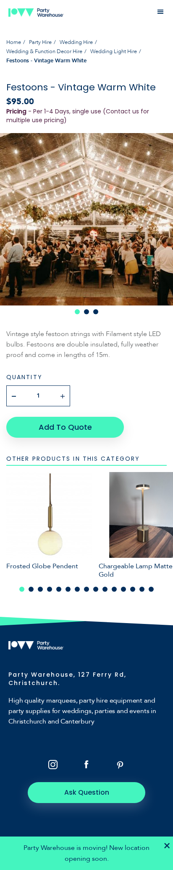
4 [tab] (49, 589)
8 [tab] (86, 589)
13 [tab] (132, 589)
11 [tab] (114, 589)
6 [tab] (68, 589)
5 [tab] (58, 589)
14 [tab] (141, 589)
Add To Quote (65, 427)
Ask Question (86, 792)
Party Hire (40, 42)
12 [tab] (123, 589)
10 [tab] (104, 589)
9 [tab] (95, 589)
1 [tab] (77, 311)
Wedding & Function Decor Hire (44, 51)
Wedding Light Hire (113, 51)
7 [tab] (77, 589)
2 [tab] (86, 311)
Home (13, 42)
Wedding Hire (76, 42)
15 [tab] (151, 589)
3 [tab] (95, 311)
